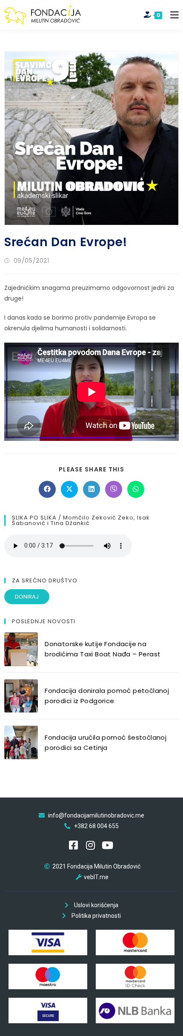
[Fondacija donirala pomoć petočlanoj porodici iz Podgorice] (21, 696)
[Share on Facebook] (47, 489)
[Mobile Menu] (171, 14)
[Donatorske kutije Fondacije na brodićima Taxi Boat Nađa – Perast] (21, 649)
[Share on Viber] (113, 489)
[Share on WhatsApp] (135, 489)
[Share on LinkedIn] (91, 489)
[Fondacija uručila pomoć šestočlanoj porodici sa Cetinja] (21, 742)
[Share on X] (69, 489)
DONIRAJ (27, 597)
